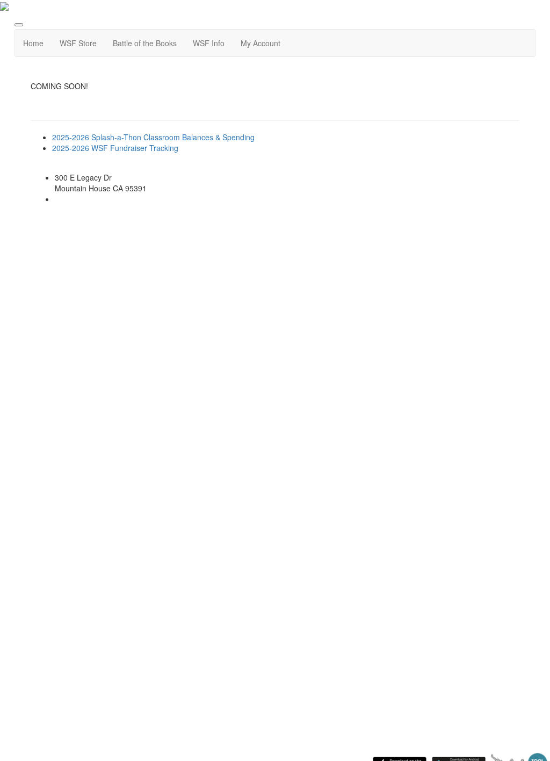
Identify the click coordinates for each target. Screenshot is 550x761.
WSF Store (78, 43)
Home (33, 43)
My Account (260, 43)
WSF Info (209, 43)
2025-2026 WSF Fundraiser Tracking (115, 147)
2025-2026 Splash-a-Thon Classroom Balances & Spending (153, 137)
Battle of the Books (145, 43)
